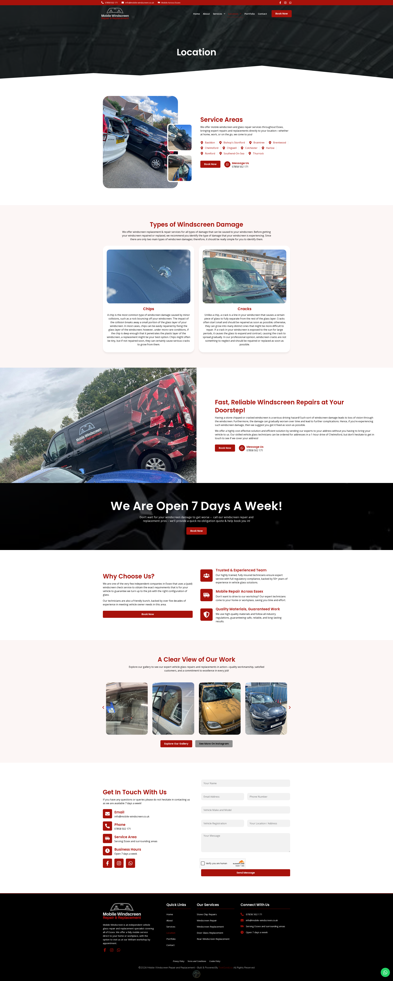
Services (217, 13)
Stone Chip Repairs (207, 914)
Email (119, 812)
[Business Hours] (107, 850)
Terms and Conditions (196, 961)
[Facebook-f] (280, 2)
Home (196, 13)
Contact (262, 13)
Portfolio (250, 13)
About (206, 13)
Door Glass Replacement (210, 932)
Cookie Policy (214, 961)
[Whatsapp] (290, 2)
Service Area (125, 837)
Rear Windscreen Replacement (213, 938)
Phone (119, 824)
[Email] (107, 813)
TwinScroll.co (226, 967)
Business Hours (127, 849)
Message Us (240, 163)
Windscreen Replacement (210, 926)
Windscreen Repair (207, 920)
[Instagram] (285, 2)
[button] (103, 707)
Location (233, 13)
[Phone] (107, 826)
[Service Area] (107, 838)
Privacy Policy (178, 961)
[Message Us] (227, 164)
